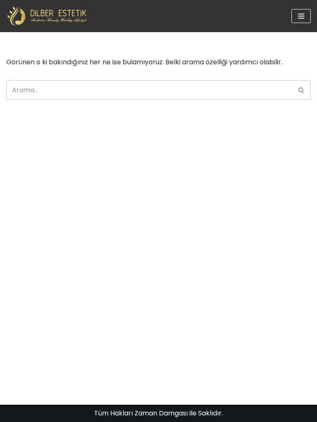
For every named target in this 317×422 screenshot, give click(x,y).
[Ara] (301, 90)
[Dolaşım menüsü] (301, 16)
